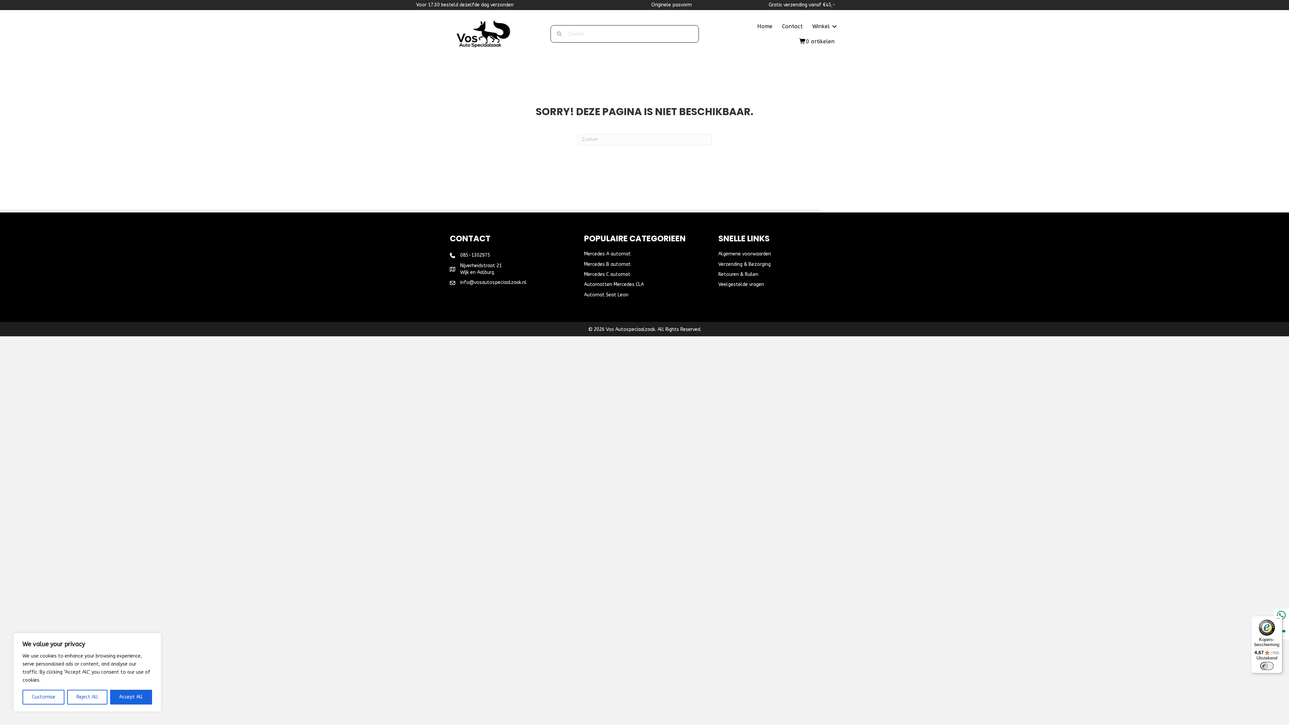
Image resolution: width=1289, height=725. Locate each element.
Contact (792, 26)
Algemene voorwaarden (744, 254)
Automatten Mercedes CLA (614, 284)
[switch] (1267, 666)
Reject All (87, 697)
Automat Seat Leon (606, 295)
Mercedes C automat (607, 274)
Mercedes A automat (607, 254)
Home (764, 26)
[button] (834, 26)
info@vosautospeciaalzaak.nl (493, 282)
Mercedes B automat (607, 264)
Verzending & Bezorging (744, 264)
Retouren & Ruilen (738, 274)
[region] (87, 672)
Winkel (821, 26)
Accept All (131, 697)
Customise (43, 697)
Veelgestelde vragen (741, 284)
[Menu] (1278, 620)
